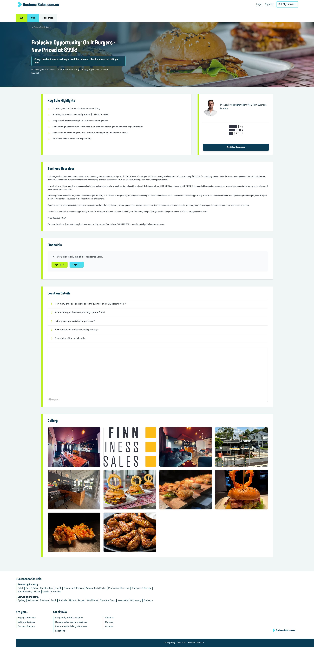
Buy (21, 18)
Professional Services (119, 588)
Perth (53, 600)
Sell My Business (287, 4)
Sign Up (269, 4)
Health (58, 588)
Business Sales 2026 (196, 643)
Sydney (21, 600)
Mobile (46, 592)
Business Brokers (26, 627)
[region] (158, 374)
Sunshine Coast (107, 600)
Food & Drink (32, 588)
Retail (20, 588)
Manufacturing (25, 592)
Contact (109, 627)
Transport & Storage (141, 588)
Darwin (81, 600)
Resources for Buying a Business (71, 622)
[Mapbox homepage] (53, 399)
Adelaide (63, 600)
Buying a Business (27, 618)
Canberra (148, 600)
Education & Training (74, 588)
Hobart (72, 600)
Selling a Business (26, 622)
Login (259, 4)
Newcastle (123, 600)
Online (37, 592)
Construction (46, 588)
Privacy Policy (169, 643)
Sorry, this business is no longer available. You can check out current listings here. (76, 61)
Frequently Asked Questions (69, 618)
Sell (33, 18)
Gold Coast (92, 600)
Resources (48, 18)
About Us (109, 618)
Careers (109, 622)
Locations (60, 631)
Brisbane (44, 600)
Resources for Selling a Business (71, 627)
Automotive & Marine (96, 588)
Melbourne (32, 600)
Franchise (56, 592)
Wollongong (135, 600)
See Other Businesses (236, 147)
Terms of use (181, 643)
